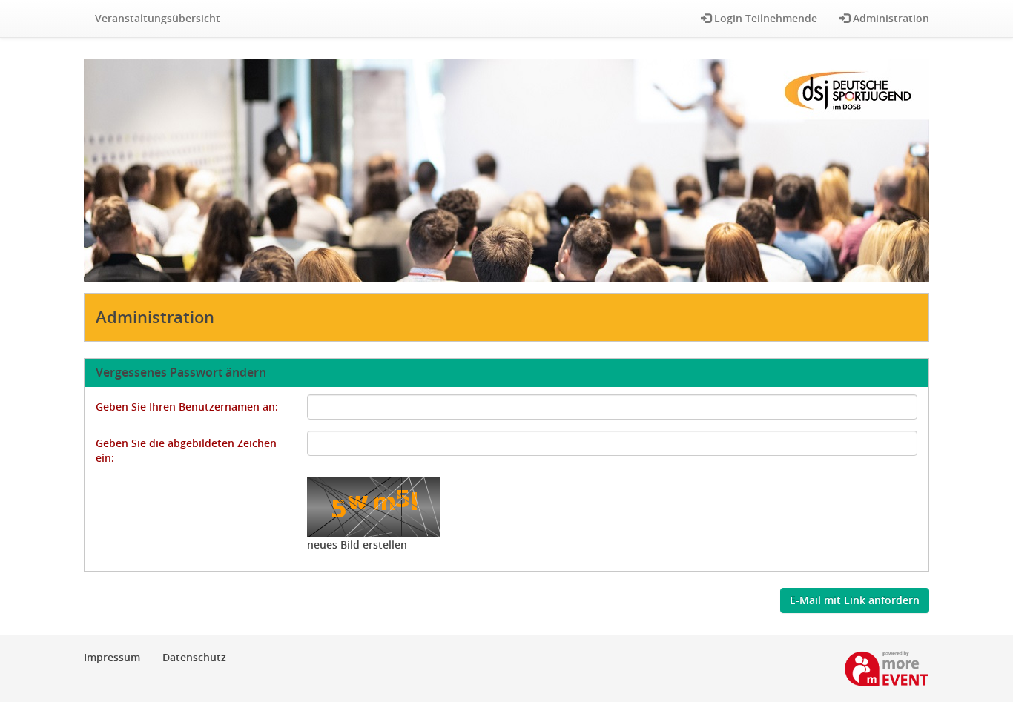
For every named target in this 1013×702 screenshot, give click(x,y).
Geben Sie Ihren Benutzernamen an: (187, 407)
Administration (889, 18)
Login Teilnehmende (764, 18)
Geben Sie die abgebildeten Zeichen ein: (186, 450)
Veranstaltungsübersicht (157, 18)
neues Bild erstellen (357, 544)
